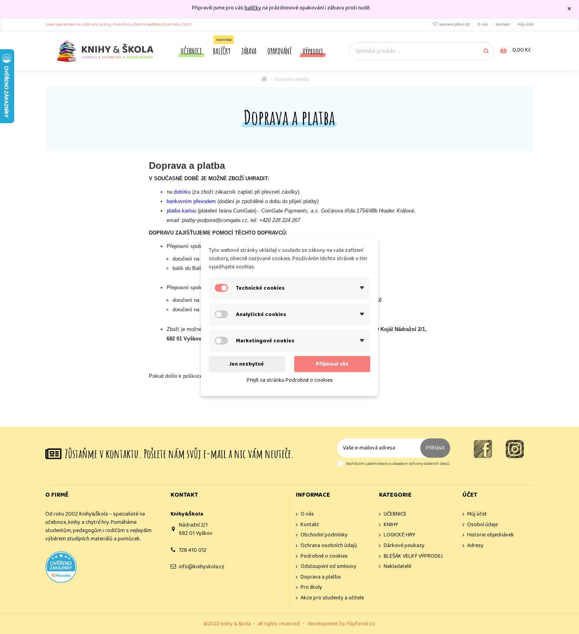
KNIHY (391, 525)
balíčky (253, 8)
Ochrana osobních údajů (329, 546)
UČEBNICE (395, 514)
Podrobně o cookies (324, 556)
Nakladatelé (397, 566)
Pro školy (311, 587)
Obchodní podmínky (324, 535)
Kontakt (503, 24)
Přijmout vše (332, 363)
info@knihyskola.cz (202, 566)
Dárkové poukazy (404, 546)
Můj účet (526, 24)
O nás (483, 24)
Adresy (475, 546)
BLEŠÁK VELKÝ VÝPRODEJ (413, 556)
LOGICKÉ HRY (399, 535)
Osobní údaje (482, 525)
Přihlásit (435, 448)
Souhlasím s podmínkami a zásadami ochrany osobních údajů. (398, 463)
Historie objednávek (490, 535)
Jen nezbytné (246, 363)
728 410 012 (192, 550)
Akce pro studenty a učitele (332, 598)
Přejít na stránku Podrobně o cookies (290, 379)
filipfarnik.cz (361, 623)
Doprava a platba (321, 577)
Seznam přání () (454, 24)
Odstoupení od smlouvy (328, 566)
